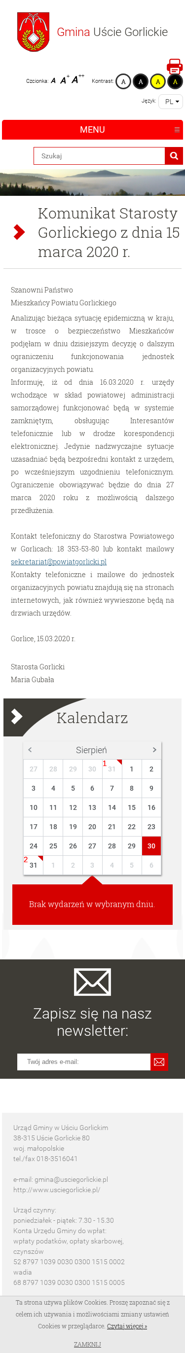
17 (33, 827)
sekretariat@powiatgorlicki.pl (59, 561)
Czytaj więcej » (127, 1326)
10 (33, 807)
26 (73, 846)
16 (151, 807)
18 (53, 827)
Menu (92, 129)
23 (151, 827)
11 (53, 807)
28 (53, 769)
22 (132, 827)
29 (73, 769)
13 (92, 807)
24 (33, 846)
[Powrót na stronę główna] (33, 32)
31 (112, 769)
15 (132, 807)
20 (92, 827)
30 (92, 769)
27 (33, 769)
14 (112, 807)
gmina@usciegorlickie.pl (71, 1179)
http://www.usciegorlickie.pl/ (57, 1190)
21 (112, 827)
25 (53, 846)
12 (73, 807)
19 (73, 827)
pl (169, 102)
